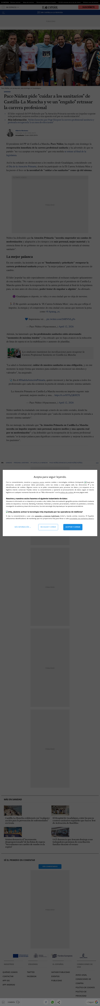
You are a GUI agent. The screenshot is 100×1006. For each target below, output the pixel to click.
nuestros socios (38, 482)
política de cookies (67, 492)
